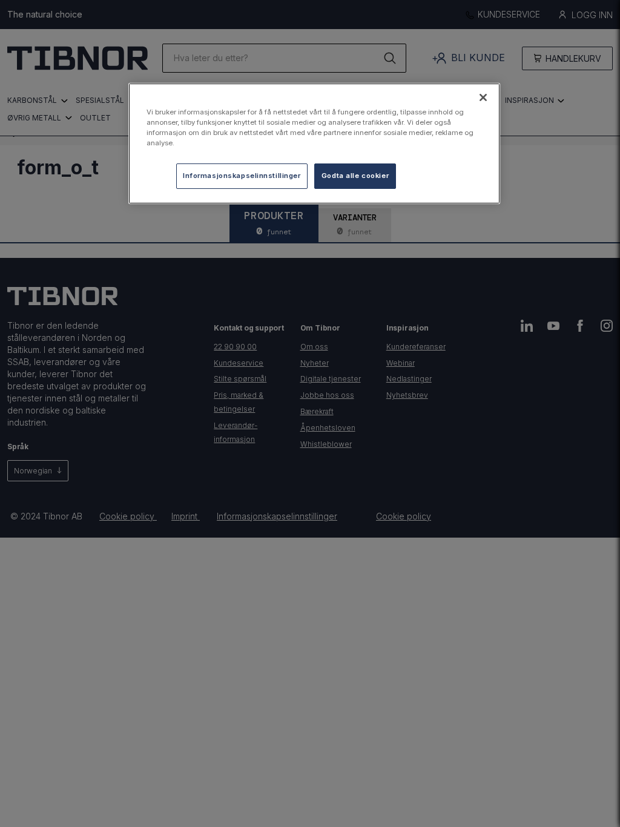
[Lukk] (483, 97)
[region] (314, 143)
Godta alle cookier (355, 175)
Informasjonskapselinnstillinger (242, 175)
